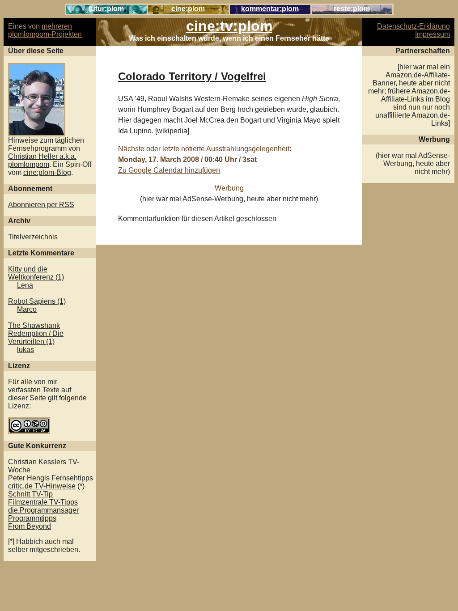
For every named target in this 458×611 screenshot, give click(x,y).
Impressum (432, 34)
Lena (25, 285)
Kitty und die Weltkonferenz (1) (36, 273)
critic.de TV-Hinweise (42, 486)
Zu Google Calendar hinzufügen (169, 170)
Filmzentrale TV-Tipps (43, 502)
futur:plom (106, 9)
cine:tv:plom (229, 26)
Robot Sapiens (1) (37, 301)
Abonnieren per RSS (41, 204)
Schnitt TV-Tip (30, 494)
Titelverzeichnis (33, 237)
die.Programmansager (43, 510)
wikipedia (172, 131)
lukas (25, 349)
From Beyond (29, 526)
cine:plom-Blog (47, 172)
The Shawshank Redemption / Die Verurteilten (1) (36, 333)
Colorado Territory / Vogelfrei (192, 76)
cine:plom (188, 9)
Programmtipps (32, 518)
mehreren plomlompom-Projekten (45, 30)
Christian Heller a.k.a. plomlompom (42, 160)
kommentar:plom (270, 9)
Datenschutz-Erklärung (413, 26)
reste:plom (352, 9)
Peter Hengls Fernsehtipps (50, 478)
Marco (27, 309)
